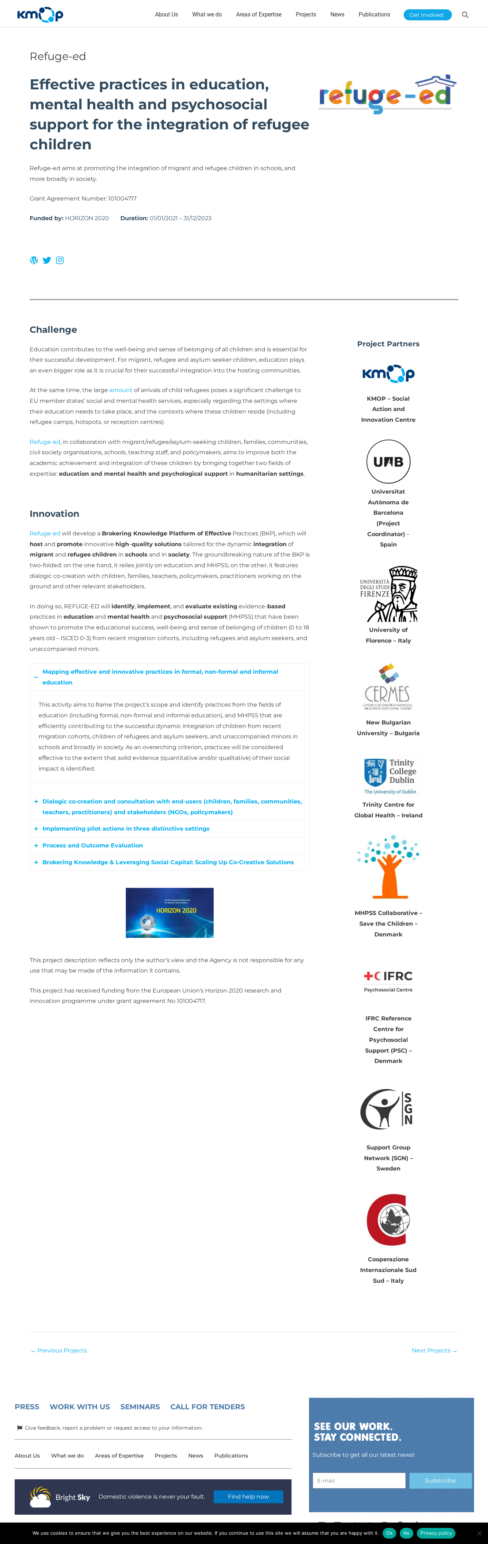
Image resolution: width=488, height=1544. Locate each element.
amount (121, 390)
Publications (231, 1455)
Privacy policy (436, 1533)
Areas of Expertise (119, 1455)
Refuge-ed (45, 442)
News (195, 1455)
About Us (27, 1455)
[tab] (170, 677)
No (406, 1533)
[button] (465, 15)
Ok (389, 1533)
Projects (166, 1455)
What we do (67, 1455)
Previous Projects (58, 1350)
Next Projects (435, 1350)
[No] (479, 1533)
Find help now (248, 1496)
